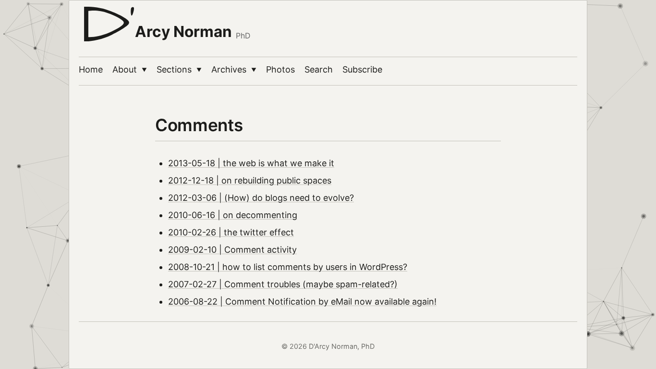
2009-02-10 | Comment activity (232, 250)
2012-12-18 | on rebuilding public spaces (249, 180)
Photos (280, 69)
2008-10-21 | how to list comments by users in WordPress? (287, 267)
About (129, 69)
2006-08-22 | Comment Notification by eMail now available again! (302, 301)
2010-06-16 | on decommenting (232, 215)
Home (91, 69)
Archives (233, 69)
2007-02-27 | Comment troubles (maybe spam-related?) (283, 284)
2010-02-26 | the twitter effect (231, 232)
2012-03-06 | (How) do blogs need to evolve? (261, 198)
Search (318, 69)
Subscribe (362, 69)
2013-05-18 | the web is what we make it (251, 163)
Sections (179, 69)
